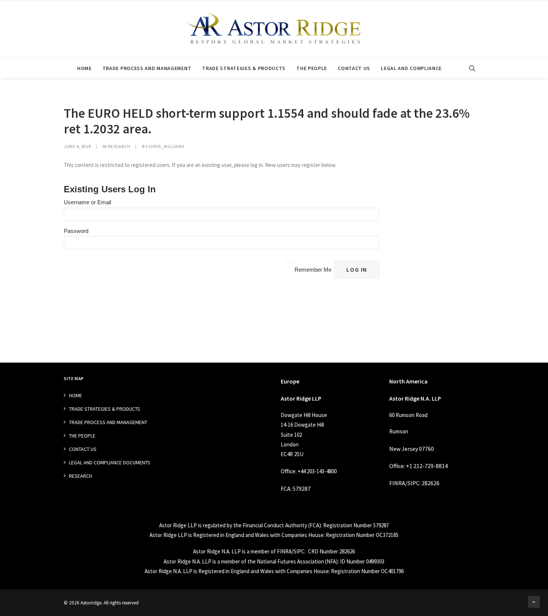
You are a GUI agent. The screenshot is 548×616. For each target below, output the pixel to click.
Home (84, 68)
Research (119, 146)
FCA (285, 488)
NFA (331, 561)
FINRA (397, 483)
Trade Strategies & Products (244, 68)
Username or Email (87, 202)
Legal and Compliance (411, 68)
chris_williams (166, 146)
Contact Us (354, 68)
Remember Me (313, 269)
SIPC (413, 483)
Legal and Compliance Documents (109, 462)
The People (311, 68)
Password (76, 231)
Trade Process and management (147, 68)
